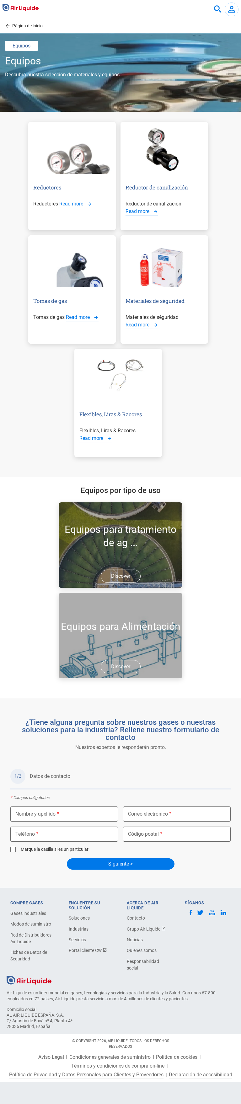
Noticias (135, 939)
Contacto (136, 918)
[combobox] (218, 9)
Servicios (77, 939)
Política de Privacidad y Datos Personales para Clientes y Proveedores (86, 1074)
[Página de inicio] (29, 980)
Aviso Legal (51, 1057)
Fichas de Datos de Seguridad (28, 955)
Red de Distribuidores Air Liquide (30, 938)
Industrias (78, 929)
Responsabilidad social (143, 964)
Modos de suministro (30, 923)
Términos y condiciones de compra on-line (117, 1065)
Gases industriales (28, 913)
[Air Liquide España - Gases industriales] (21, 8)
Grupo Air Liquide (144, 929)
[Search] (218, 9)
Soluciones (79, 918)
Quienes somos (142, 950)
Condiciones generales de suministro (110, 1057)
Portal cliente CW (86, 950)
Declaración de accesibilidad (200, 1074)
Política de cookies (176, 1057)
